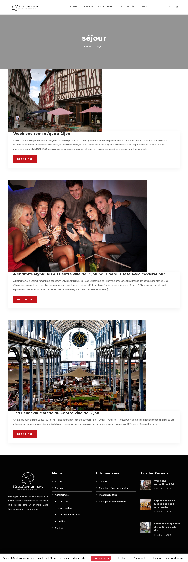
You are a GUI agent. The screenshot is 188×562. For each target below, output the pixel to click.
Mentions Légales (108, 494)
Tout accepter (100, 558)
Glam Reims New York (69, 514)
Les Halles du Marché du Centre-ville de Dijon (56, 413)
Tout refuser (121, 558)
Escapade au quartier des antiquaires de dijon (167, 527)
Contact (144, 6)
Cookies (103, 481)
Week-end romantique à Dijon (41, 134)
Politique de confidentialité (112, 501)
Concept (88, 6)
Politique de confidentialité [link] (169, 558)
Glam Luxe (63, 501)
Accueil (73, 6)
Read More (25, 159)
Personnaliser (141, 558)
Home (88, 46)
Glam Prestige (65, 507)
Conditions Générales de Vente (114, 488)
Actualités (127, 6)
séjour (100, 46)
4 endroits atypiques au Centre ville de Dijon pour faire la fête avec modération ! (89, 274)
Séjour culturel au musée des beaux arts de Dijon (164, 504)
